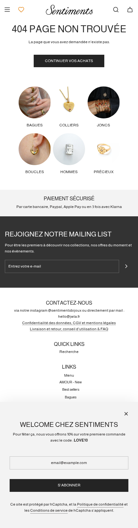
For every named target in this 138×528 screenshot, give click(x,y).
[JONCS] (104, 102)
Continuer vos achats (69, 61)
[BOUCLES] (35, 149)
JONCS (103, 125)
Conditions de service (49, 510)
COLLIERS (69, 125)
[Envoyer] (126, 266)
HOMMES (69, 172)
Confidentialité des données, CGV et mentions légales (69, 323)
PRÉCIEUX (104, 172)
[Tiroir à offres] (21, 10)
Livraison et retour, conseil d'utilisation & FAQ (69, 329)
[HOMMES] (69, 149)
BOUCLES (34, 172)
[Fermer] (126, 414)
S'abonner (69, 485)
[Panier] (130, 10)
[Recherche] (116, 10)
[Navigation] (7, 10)
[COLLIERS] (69, 102)
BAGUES (35, 125)
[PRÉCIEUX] (104, 149)
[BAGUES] (35, 102)
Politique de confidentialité (100, 504)
